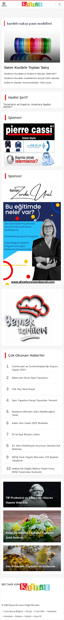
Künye (29, 611)
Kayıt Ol (37, 616)
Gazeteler (52, 611)
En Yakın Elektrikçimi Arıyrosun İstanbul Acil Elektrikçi (33, 446)
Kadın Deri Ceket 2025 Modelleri (27, 423)
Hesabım (8, 616)
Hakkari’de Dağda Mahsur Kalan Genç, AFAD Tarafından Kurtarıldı (30, 469)
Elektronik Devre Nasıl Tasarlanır (27, 377)
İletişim (18, 616)
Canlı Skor (39, 611)
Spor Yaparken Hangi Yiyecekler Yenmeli (31, 400)
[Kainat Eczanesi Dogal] (32, 6)
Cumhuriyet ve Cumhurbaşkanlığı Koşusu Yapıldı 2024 (32, 367)
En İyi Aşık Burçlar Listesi (23, 434)
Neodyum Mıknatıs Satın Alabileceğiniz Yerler (30, 412)
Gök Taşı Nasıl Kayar (20, 389)
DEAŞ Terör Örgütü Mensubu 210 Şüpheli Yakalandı (32, 458)
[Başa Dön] (58, 614)
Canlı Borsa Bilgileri (13, 611)
